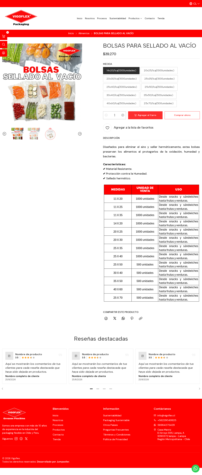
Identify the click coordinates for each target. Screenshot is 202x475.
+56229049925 (167, 420)
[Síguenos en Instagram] (16, 439)
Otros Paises (110, 425)
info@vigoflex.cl (166, 415)
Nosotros (90, 18)
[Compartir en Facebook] (106, 318)
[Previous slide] (4, 134)
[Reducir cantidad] (106, 115)
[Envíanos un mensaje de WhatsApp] (195, 468)
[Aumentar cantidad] (123, 115)
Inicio (79, 18)
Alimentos (83, 33)
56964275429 (166, 425)
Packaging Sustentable (116, 420)
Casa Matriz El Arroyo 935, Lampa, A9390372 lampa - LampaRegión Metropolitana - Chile (173, 434)
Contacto (150, 18)
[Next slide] (79, 134)
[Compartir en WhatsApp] (123, 318)
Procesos (102, 18)
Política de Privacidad (115, 439)
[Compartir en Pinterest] (132, 318)
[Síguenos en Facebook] (21, 439)
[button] (91, 389)
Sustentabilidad (118, 18)
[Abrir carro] (3, 36)
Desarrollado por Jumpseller (53, 461)
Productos (134, 18)
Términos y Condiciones (116, 434)
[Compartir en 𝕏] (115, 318)
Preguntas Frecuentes (116, 429)
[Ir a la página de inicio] (20, 18)
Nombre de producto (28, 354)
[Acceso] (3, 53)
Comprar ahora (182, 115)
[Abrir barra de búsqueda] (3, 44)
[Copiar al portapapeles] (141, 318)
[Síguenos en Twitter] (26, 439)
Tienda (160, 18)
